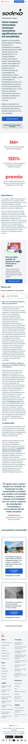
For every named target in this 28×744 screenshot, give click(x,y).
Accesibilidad (20, 733)
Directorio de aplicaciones (18, 697)
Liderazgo (3, 650)
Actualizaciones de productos (19, 711)
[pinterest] (21, 740)
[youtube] (13, 740)
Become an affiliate (19, 701)
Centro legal (6, 731)
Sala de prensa (5, 656)
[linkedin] (18, 740)
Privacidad (21, 731)
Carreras (3, 648)
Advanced (3, 673)
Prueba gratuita (19, 1)
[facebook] (6, 740)
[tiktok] (25, 740)
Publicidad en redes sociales (6, 717)
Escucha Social (5, 694)
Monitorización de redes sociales (5, 712)
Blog (16, 688)
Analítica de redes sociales (5, 690)
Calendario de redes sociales (6, 701)
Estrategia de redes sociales (6, 686)
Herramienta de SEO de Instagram (21, 661)
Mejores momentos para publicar (6, 697)
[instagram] (3, 740)
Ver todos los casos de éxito (14, 626)
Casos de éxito (18, 683)
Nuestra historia (5, 645)
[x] (9, 740)
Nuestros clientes (5, 653)
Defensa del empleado (7, 709)
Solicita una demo (12, 118)
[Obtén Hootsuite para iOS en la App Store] (9, 737)
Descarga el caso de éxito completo (12, 125)
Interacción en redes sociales (6, 706)
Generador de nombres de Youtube (20, 670)
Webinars (17, 694)
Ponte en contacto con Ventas (20, 715)
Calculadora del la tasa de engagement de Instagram (20, 657)
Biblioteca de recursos (20, 691)
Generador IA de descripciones (19, 643)
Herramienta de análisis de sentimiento (20, 647)
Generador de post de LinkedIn (20, 665)
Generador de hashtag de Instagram (20, 651)
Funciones (4, 679)
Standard (3, 668)
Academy (17, 686)
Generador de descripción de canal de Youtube (20, 675)
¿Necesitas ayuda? (19, 708)
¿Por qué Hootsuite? (6, 642)
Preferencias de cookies (10, 733)
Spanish (13, 725)
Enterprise (4, 676)
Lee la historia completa (14, 571)
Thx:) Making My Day (13, 401)
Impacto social (5, 658)
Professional (4, 671)
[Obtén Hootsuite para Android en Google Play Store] (19, 737)
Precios (3, 665)
